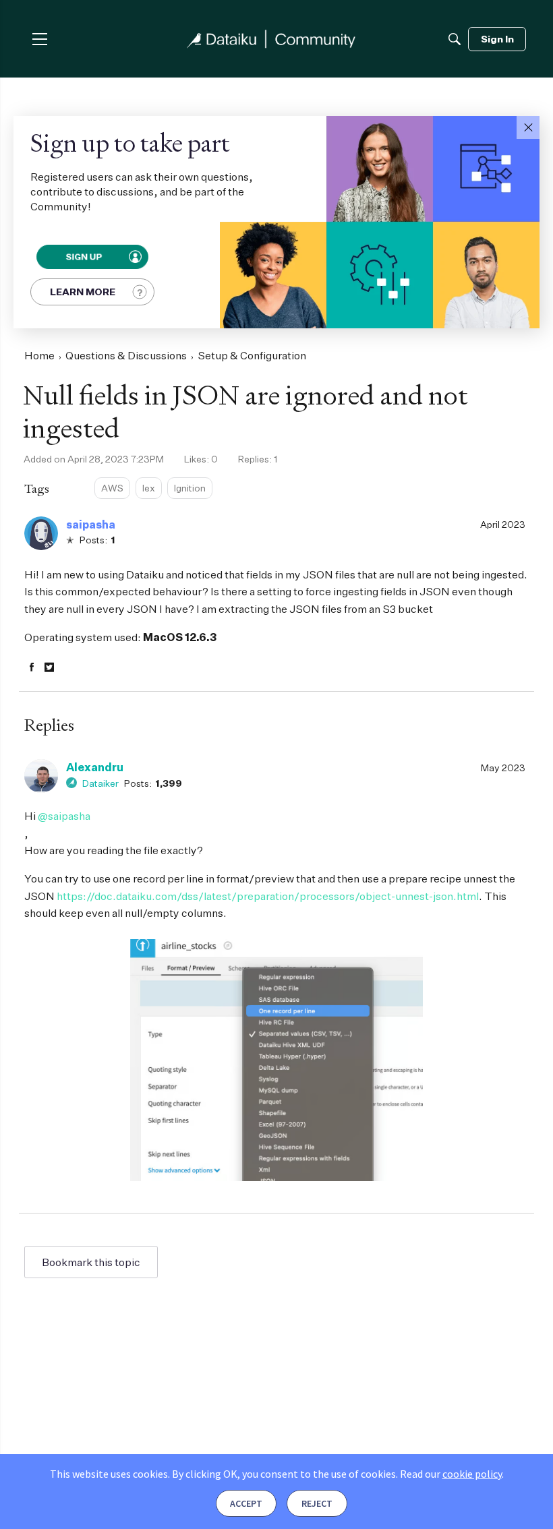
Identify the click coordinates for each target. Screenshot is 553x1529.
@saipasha (64, 815)
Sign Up (83, 256)
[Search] (454, 39)
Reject (316, 1503)
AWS (112, 487)
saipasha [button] (90, 524)
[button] (528, 127)
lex (148, 487)
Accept (246, 1503)
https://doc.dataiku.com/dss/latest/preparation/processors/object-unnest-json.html (268, 896)
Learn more (82, 291)
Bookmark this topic (91, 1262)
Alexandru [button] (94, 767)
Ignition (190, 487)
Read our (451, 1473)
